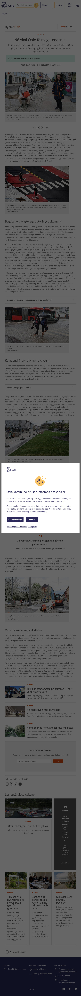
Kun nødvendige (15, 519)
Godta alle (32, 519)
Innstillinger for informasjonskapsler (22, 526)
